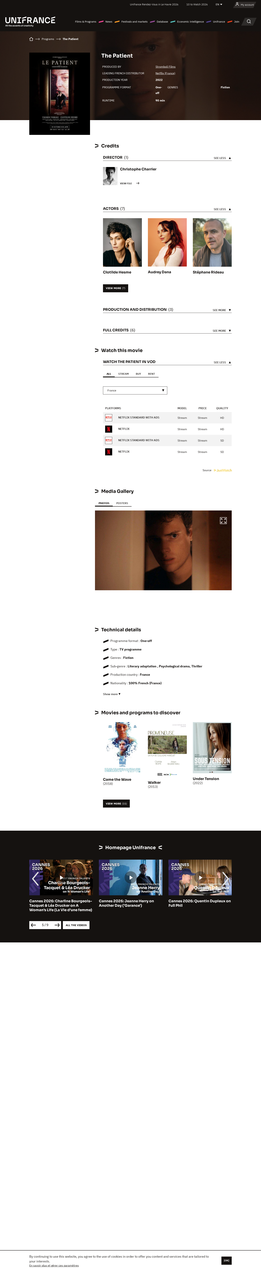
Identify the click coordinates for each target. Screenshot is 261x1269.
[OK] (226, 1260)
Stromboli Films (166, 66)
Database (162, 21)
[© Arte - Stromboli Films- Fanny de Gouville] (163, 550)
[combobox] (135, 390)
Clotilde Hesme (117, 272)
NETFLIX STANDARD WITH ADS (138, 417)
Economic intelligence (190, 21)
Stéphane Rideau (208, 272)
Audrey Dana (159, 272)
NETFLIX (123, 429)
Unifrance (219, 21)
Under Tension (206, 779)
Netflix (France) (165, 73)
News (108, 21)
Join (236, 21)
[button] (223, 521)
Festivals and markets (134, 21)
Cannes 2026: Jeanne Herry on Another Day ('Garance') (126, 903)
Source (207, 470)
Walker (154, 782)
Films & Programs (85, 21)
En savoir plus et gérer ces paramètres (54, 1265)
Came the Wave (117, 779)
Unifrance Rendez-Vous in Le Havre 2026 (154, 4)
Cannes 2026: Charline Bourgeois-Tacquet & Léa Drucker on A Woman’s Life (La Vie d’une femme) (60, 905)
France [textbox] (111, 390)
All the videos (76, 925)
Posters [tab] (122, 503)
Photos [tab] (104, 503)
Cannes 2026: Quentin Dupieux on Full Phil (199, 903)
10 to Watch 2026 (197, 4)
